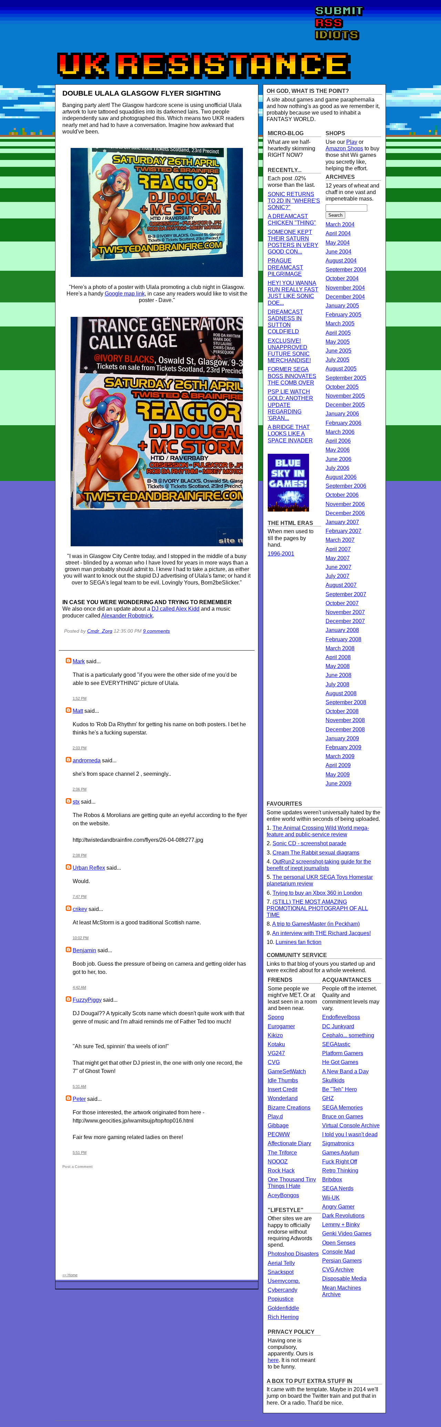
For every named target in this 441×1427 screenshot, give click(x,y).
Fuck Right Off (339, 1162)
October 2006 (342, 495)
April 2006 (338, 441)
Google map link (125, 294)
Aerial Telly (281, 1263)
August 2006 (341, 477)
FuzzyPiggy (87, 1000)
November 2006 (345, 504)
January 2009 (342, 738)
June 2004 (338, 252)
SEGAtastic (336, 1044)
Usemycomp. (284, 1281)
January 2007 (342, 522)
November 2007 (345, 612)
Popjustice (281, 1299)
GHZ (328, 1098)
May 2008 (338, 666)
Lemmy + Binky (341, 1224)
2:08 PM (79, 855)
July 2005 (337, 360)
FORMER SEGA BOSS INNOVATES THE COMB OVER (292, 375)
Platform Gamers (342, 1053)
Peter (79, 1099)
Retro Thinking (340, 1170)
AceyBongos (283, 1195)
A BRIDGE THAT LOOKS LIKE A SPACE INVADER (290, 433)
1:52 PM (79, 698)
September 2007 (346, 594)
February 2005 (343, 315)
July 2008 (337, 684)
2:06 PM (79, 789)
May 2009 (338, 774)
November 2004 (345, 288)
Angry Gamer (338, 1207)
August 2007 (341, 585)
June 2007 (338, 567)
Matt (78, 711)
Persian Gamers (342, 1261)
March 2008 (340, 648)
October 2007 (342, 603)
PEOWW (279, 1134)
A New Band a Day (345, 1071)
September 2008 (346, 702)
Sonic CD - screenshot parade (309, 843)
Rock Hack (281, 1170)
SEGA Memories (342, 1108)
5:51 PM (79, 1152)
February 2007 (343, 531)
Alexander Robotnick (127, 616)
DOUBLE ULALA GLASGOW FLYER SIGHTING (141, 93)
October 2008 (342, 711)
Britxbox (332, 1179)
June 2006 (338, 459)
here (273, 1360)
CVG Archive (338, 1270)
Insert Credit (282, 1089)
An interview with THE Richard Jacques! (321, 933)
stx (76, 802)
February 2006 (343, 423)
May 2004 (338, 243)
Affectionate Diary (289, 1143)
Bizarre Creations (289, 1108)
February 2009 (343, 747)
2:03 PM (79, 748)
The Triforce (282, 1153)
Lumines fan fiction (298, 942)
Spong (276, 1017)
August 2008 (341, 693)
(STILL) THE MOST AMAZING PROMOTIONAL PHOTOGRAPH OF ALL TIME (317, 908)
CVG (274, 1062)
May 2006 (338, 450)
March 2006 (340, 432)
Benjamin (84, 950)
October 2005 (342, 387)
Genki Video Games (346, 1233)
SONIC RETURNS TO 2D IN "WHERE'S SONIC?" (294, 200)
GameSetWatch (287, 1071)
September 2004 (346, 269)
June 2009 (338, 783)
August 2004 (341, 261)
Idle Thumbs (283, 1080)
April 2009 (338, 765)
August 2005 (341, 369)
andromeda (87, 760)
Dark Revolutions (343, 1216)
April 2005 (338, 333)
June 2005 (338, 351)
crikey (80, 909)
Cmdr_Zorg (99, 631)
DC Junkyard (338, 1026)
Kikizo (275, 1035)
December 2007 (345, 621)
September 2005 (346, 378)
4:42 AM (79, 987)
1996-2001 (281, 554)
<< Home (70, 1275)
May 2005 (338, 342)
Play (351, 142)
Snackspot (281, 1272)
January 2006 (342, 414)
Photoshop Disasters (293, 1254)
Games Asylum (340, 1153)
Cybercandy (282, 1290)
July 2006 (337, 468)
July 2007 (337, 576)
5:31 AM (79, 1086)
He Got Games (340, 1062)
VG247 (276, 1053)
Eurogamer (281, 1026)
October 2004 (342, 278)
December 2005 (345, 405)
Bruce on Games (342, 1116)
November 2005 (345, 396)
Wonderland (283, 1098)
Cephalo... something (348, 1035)
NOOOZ (278, 1162)
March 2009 (340, 756)
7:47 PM (79, 896)
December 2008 (345, 729)
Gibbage (278, 1125)
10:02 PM (81, 938)
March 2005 (340, 323)
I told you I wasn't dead (350, 1134)
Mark (79, 661)
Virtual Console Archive (351, 1125)
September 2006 (346, 486)
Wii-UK (331, 1198)
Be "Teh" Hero (339, 1089)
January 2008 (342, 630)
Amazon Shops (344, 148)
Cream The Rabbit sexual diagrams (316, 853)
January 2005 (342, 306)
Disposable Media (344, 1278)
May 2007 (338, 558)
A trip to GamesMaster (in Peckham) (316, 924)
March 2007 (340, 540)
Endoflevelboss (341, 1017)
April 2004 (338, 233)
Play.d (275, 1116)
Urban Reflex (89, 868)
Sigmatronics (338, 1143)
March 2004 (340, 224)
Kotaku (276, 1044)
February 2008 (343, 639)
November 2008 (345, 720)
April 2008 (338, 657)
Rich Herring (283, 1317)
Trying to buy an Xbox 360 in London (317, 893)
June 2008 (338, 675)
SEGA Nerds (337, 1188)
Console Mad (338, 1252)
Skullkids (333, 1080)
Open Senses (339, 1243)
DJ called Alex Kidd (175, 609)
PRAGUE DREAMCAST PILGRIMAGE (285, 267)
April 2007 (338, 549)
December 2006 (345, 513)
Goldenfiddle (283, 1308)
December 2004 (345, 297)
